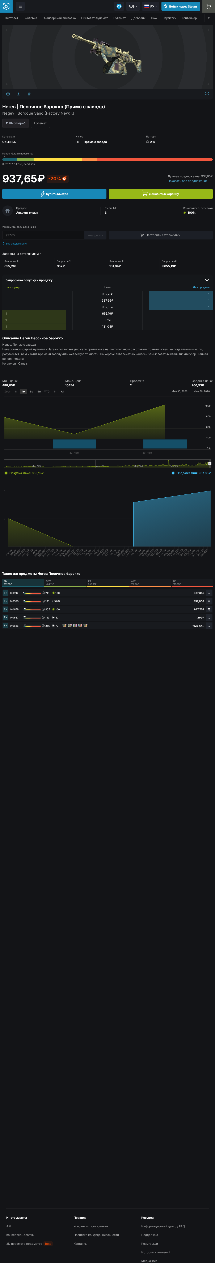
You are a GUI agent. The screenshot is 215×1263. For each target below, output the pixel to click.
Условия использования (91, 1226)
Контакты (80, 1243)
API (8, 1226)
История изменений (155, 1252)
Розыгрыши (149, 1243)
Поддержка (149, 1235)
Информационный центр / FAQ (163, 1226)
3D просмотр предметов (24, 1243)
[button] (11, 18)
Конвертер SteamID (20, 1235)
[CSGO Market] (6, 6)
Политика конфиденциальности (96, 1235)
